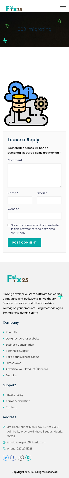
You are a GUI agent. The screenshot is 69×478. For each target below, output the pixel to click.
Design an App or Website (22, 338)
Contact (11, 407)
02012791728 (25, 448)
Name (13, 193)
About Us (11, 332)
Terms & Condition (18, 401)
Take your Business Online (22, 357)
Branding (11, 375)
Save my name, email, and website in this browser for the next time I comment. (35, 228)
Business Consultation (20, 345)
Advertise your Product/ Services (27, 369)
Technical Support (17, 351)
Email (42, 193)
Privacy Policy (14, 395)
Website (13, 209)
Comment (15, 160)
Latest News (13, 363)
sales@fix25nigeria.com (30, 442)
